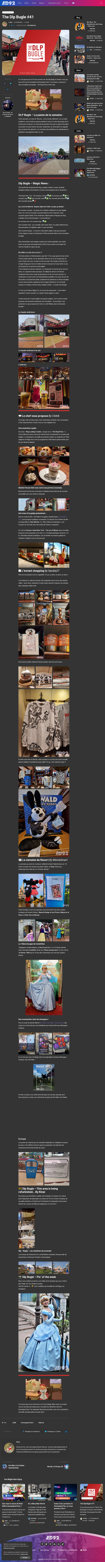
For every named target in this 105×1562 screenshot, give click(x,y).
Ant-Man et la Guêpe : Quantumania (52, 1023)
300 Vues (7, 1523)
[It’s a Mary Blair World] (39, 1492)
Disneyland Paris (28, 1423)
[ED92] (8, 3)
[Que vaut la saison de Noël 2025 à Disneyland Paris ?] (13, 1492)
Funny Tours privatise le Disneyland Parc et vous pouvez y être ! (63, 1506)
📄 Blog (8, 1496)
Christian (92, 28)
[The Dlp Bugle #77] (91, 1492)
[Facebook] (4, 83)
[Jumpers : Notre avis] (79, 150)
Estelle (92, 81)
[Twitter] (10, 83)
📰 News (60, 1496)
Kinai (11, 22)
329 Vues (85, 1520)
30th (14, 1423)
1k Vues (27, 22)
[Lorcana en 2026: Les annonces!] (79, 139)
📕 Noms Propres (37, 1498)
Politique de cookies (9, 1548)
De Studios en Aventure (94, 47)
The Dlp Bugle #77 (87, 1504)
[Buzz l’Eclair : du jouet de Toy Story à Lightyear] (7, 105)
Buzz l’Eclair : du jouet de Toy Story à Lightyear (7, 114)
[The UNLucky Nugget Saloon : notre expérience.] (79, 173)
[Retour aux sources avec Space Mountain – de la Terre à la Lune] (79, 107)
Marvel (41, 1423)
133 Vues (33, 1520)
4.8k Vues (59, 1523)
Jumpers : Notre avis (93, 148)
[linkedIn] (7, 89)
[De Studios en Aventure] (79, 48)
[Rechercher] (101, 3)
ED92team (92, 175)
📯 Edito (18, 1496)
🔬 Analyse (9, 1498)
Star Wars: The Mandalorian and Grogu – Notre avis (94, 24)
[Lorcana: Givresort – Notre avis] (79, 160)
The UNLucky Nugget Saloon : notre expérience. (93, 170)
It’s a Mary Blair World (36, 1504)
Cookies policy (24, 1554)
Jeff (91, 49)
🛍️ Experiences (62, 1498)
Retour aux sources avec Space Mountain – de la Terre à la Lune (95, 105)
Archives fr (8, 12)
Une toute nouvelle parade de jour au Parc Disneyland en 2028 (94, 76)
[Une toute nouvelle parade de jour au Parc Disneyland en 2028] (79, 78)
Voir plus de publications (58, 1442)
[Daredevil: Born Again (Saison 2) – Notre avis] (79, 38)
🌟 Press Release (63, 1493)
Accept (25, 1557)
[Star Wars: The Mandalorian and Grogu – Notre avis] (79, 26)
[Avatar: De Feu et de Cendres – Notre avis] (79, 59)
